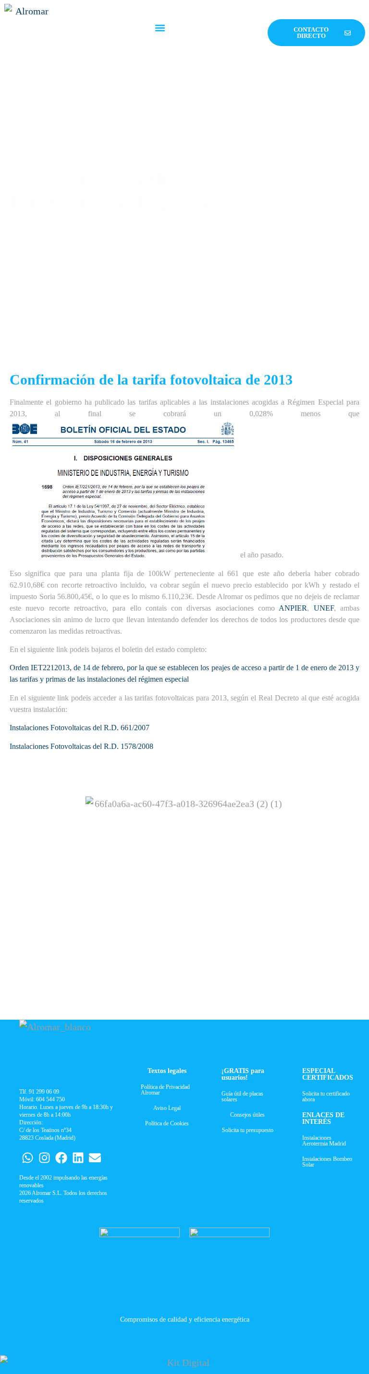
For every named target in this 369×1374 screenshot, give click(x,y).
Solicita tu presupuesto (247, 1130)
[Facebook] (61, 1157)
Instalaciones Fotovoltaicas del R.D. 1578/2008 (81, 746)
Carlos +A (8, 1335)
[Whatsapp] (27, 1157)
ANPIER (293, 608)
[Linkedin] (78, 1157)
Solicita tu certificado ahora (326, 1096)
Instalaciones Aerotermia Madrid (324, 1140)
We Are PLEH (32, 1335)
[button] (160, 28)
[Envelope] (94, 1157)
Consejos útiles (247, 1114)
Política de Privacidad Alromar (165, 1090)
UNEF (324, 608)
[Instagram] (44, 1157)
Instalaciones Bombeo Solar (327, 1162)
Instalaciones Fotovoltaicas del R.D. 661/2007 (79, 727)
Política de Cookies (167, 1123)
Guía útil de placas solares (242, 1096)
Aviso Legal (167, 1108)
